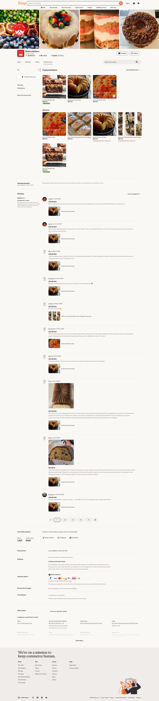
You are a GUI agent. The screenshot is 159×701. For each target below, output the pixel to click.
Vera (49, 381)
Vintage (90, 7)
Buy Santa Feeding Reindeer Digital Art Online (125, 623)
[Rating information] (26, 56)
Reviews (28, 62)
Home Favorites (66, 7)
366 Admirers (21, 88)
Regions (138, 697)
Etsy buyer (51, 278)
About (37, 62)
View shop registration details (58, 611)
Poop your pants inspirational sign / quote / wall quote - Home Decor (125, 635)
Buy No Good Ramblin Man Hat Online (91, 623)
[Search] (120, 3)
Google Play (38, 689)
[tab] (28, 70)
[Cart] (138, 3)
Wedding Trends (101, 7)
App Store (24, 689)
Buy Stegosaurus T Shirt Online (58, 628)
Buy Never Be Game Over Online (58, 625)
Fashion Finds (79, 7)
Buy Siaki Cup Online (86, 634)
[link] (50, 520)
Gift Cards (113, 7)
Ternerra (50, 303)
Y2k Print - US (116, 625)
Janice (50, 199)
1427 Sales (20, 85)
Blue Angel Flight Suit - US (56, 623)
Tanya (50, 356)
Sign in (128, 3)
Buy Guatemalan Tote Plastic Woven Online (61, 634)
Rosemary (51, 494)
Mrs (49, 251)
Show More (79, 640)
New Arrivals (53, 7)
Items (19, 62)
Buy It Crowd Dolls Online (24, 623)
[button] (122, 53)
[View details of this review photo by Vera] (61, 395)
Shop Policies (48, 62)
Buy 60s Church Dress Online (25, 634)
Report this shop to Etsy (24, 95)
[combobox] (72, 3)
